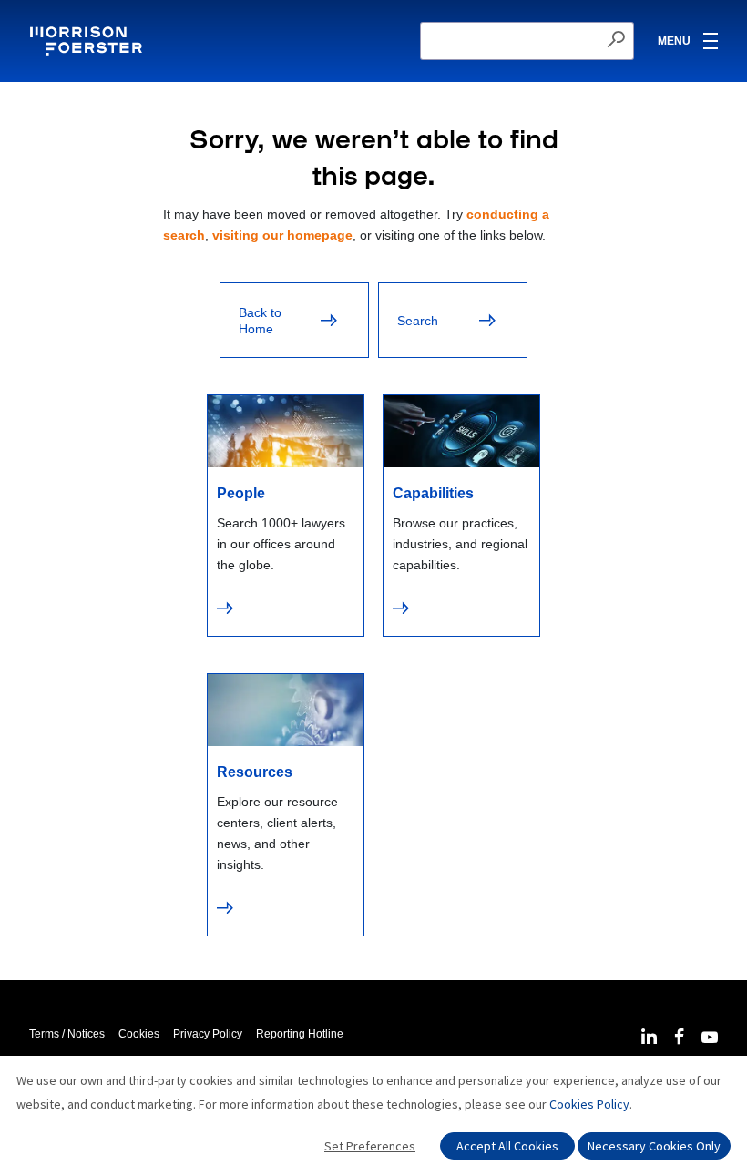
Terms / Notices (67, 1034)
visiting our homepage (282, 235)
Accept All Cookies (507, 1146)
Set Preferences (369, 1146)
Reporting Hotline (299, 1034)
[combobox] (527, 41)
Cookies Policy (589, 1104)
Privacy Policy (207, 1034)
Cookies (138, 1034)
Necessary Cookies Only (654, 1146)
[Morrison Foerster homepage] (88, 41)
